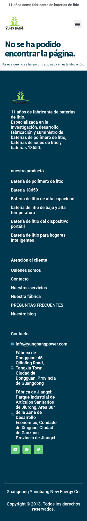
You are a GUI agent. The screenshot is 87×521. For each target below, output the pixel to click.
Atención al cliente (29, 260)
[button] (78, 24)
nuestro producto (27, 170)
